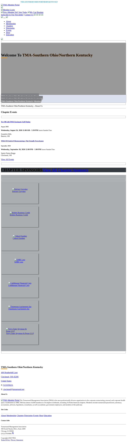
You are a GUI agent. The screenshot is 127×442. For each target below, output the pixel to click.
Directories (10, 28)
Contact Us (29, 15)
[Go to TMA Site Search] (7, 17)
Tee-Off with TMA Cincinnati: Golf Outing (15, 122)
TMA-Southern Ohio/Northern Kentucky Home (20, 96)
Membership (11, 24)
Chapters (9, 26)
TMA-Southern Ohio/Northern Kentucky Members (21, 101)
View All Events (7, 159)
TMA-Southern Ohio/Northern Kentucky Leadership (22, 99)
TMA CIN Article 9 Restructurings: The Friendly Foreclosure (22, 141)
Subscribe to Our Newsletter (12, 15)
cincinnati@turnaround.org (13, 389)
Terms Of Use (5, 440)
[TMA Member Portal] (10, 5)
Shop (8, 32)
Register (40, 12)
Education (10, 35)
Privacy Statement (17, 440)
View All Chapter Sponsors (65, 170)
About (8, 21)
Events (8, 30)
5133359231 (8, 385)
